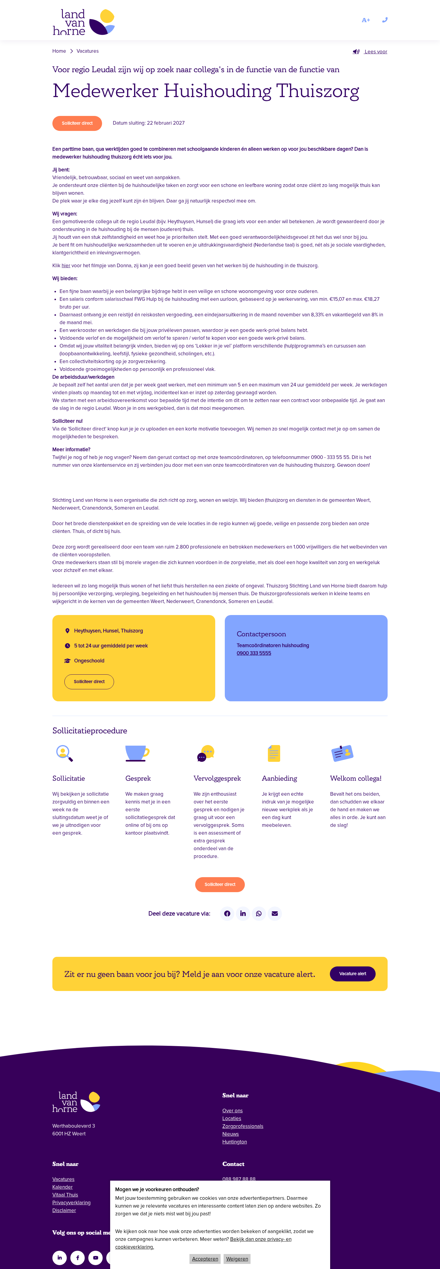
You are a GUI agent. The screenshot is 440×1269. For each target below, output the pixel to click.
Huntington (234, 1126)
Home (59, 51)
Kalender (62, 1171)
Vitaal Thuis (65, 1179)
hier (66, 265)
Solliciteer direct (77, 123)
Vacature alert (352, 958)
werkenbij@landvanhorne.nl (253, 1171)
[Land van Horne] (92, 23)
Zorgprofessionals (242, 1111)
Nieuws (230, 1118)
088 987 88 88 (239, 1164)
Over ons (232, 1095)
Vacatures (88, 51)
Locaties (231, 1103)
